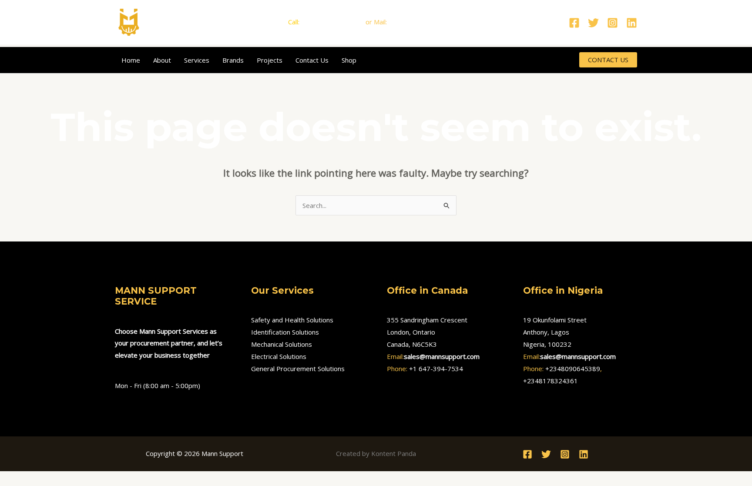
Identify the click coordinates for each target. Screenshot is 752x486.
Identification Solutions (285, 332)
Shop (349, 60)
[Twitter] (593, 22)
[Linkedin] (631, 22)
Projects (269, 60)
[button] (608, 59)
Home (130, 60)
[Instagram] (612, 22)
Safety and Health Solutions (292, 319)
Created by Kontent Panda (376, 453)
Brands (233, 60)
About (162, 60)
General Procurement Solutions (298, 368)
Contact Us (312, 60)
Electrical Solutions (278, 356)
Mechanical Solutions (281, 344)
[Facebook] (574, 22)
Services (196, 60)
